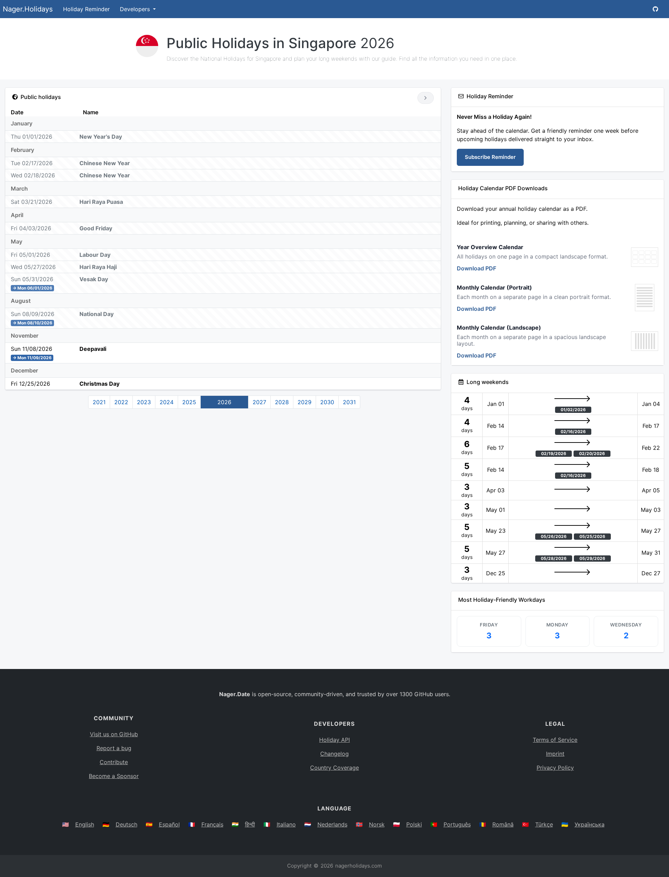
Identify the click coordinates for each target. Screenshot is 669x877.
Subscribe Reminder (490, 157)
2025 (189, 402)
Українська (590, 824)
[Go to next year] (425, 98)
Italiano (286, 824)
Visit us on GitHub (114, 734)
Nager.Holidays (28, 9)
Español (169, 824)
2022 (121, 402)
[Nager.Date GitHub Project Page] (655, 9)
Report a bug (114, 748)
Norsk (377, 824)
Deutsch (126, 824)
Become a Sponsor (114, 775)
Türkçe (544, 824)
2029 (305, 402)
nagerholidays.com (358, 865)
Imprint (555, 753)
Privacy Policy (555, 767)
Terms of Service (555, 739)
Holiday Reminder (86, 9)
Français (212, 824)
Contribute (114, 762)
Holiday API (334, 739)
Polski (414, 824)
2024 (167, 402)
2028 (282, 402)
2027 (259, 402)
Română (503, 824)
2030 (327, 402)
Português (457, 824)
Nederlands (332, 824)
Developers (136, 9)
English (84, 824)
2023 (144, 402)
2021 (99, 402)
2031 (349, 402)
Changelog (334, 753)
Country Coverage (334, 767)
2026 (224, 402)
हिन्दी (250, 824)
